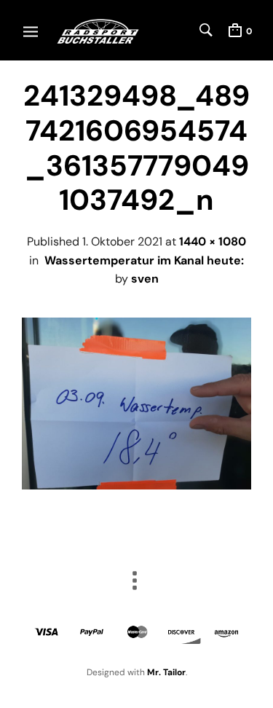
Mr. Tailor (166, 672)
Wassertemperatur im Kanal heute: (144, 260)
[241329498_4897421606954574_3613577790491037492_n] (136, 485)
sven (145, 278)
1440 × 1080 (212, 241)
